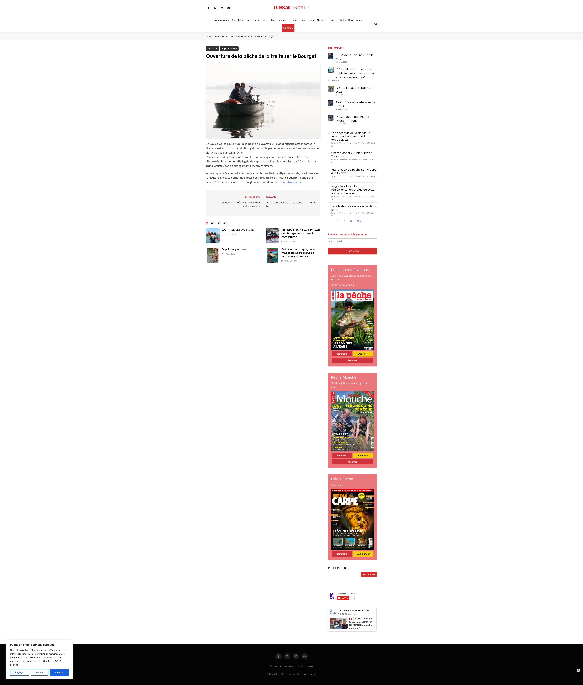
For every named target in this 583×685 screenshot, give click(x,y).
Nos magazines (221, 20)
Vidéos (359, 20)
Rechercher (337, 568)
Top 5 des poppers (234, 249)
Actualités (237, 20)
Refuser (39, 672)
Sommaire (341, 354)
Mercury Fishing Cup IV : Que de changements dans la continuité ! (300, 233)
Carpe (265, 20)
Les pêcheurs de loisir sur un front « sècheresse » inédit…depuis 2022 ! (350, 136)
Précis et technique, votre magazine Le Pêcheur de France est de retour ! (298, 253)
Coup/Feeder (307, 20)
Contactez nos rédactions (281, 666)
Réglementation (229, 48)
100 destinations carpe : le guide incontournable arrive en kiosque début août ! (355, 73)
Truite (293, 20)
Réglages (20, 672)
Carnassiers (252, 20)
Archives (352, 360)
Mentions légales (305, 666)
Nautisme (322, 20)
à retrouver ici (292, 182)
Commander (363, 554)
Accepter (59, 672)
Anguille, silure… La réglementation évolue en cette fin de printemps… (353, 190)
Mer (273, 20)
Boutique (288, 27)
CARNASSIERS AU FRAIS (238, 229)
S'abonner (363, 354)
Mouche (283, 20)
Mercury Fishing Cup (341, 20)
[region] (39, 659)
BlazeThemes (310, 674)
